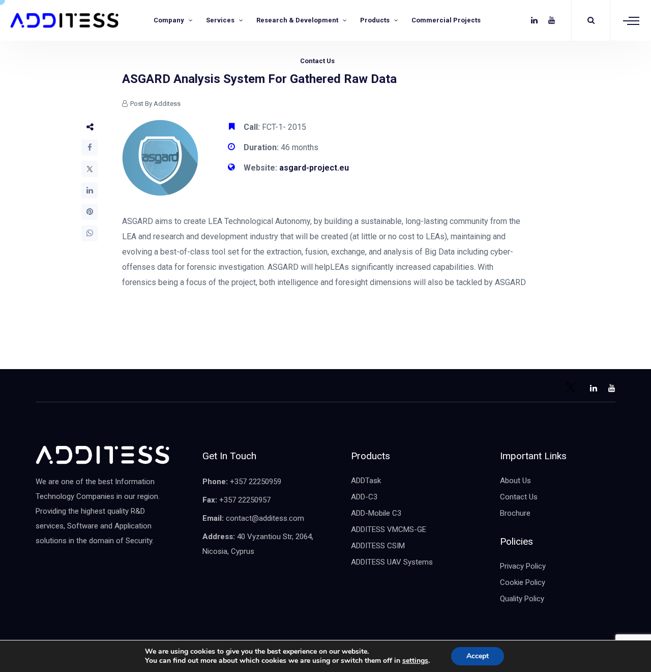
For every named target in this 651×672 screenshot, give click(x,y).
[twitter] (517, 20)
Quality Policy (522, 598)
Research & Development (297, 20)
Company (169, 20)
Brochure (515, 513)
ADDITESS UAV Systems (392, 562)
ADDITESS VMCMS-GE (388, 529)
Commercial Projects (446, 20)
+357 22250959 (255, 481)
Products (375, 20)
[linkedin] (534, 20)
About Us (515, 480)
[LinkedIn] (89, 190)
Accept (477, 656)
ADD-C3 (364, 496)
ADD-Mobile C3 (376, 513)
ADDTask (366, 480)
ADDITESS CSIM (378, 545)
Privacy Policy (523, 566)
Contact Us (317, 61)
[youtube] (551, 20)
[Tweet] (89, 169)
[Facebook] (89, 147)
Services (220, 20)
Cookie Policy (522, 582)
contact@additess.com (265, 518)
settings (415, 660)
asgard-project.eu (314, 168)
